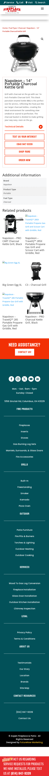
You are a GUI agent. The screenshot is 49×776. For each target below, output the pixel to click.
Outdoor (24, 513)
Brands (24, 681)
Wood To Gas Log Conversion (24, 583)
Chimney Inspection (24, 608)
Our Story (24, 669)
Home (4, 28)
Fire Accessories (24, 456)
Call (21, 2)
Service (10, 2)
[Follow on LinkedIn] (37, 379)
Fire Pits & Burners (24, 536)
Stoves (24, 437)
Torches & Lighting (24, 542)
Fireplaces (24, 425)
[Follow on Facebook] (11, 379)
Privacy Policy (24, 632)
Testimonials (24, 662)
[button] (24, 766)
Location (24, 675)
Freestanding (24, 487)
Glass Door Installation (24, 595)
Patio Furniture (24, 530)
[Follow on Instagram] (18, 379)
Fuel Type (13, 28)
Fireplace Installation (24, 589)
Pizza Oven (24, 506)
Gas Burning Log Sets (24, 444)
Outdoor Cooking (24, 555)
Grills (24, 464)
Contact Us (24, 718)
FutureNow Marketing (31, 742)
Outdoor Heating (24, 548)
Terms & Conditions (24, 638)
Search (41, 2)
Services (24, 567)
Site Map (24, 688)
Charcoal (21, 28)
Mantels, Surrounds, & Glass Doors (24, 450)
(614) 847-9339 (21, 773)
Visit (30, 2)
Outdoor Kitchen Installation (24, 602)
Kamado (24, 499)
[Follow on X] (24, 379)
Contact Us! (24, 352)
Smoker (25, 493)
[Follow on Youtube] (31, 379)
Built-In (24, 480)
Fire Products (25, 409)
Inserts (24, 431)
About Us (24, 646)
